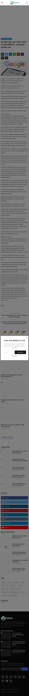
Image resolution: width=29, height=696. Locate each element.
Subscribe (20, 352)
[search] (27, 2)
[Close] (26, 338)
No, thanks (14, 355)
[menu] (2, 2)
